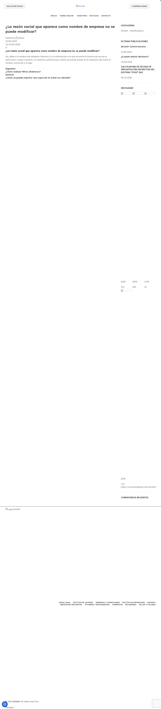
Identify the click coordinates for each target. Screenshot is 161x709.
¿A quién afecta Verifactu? (135, 56)
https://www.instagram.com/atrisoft (138, 487)
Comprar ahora (139, 6)
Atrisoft (16, 701)
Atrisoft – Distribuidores (132, 30)
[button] (61, 49)
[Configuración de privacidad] (5, 704)
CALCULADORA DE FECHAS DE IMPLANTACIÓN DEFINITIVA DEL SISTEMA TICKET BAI (138, 69)
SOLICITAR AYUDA (15, 6)
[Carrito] (155, 6)
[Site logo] (80, 6)
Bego (21, 38)
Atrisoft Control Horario (133, 46)
